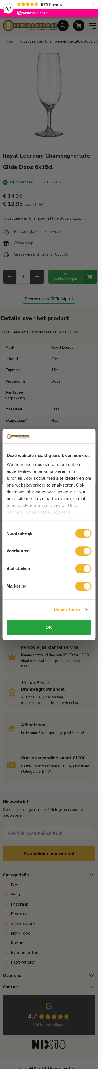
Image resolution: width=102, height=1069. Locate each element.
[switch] (83, 551)
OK (49, 627)
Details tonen (67, 609)
